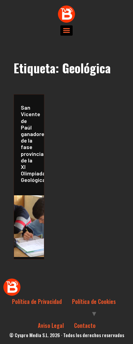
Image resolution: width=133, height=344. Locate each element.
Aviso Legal (51, 325)
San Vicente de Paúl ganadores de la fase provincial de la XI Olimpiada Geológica (31, 143)
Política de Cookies (94, 301)
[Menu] (66, 30)
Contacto (84, 325)
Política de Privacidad (37, 301)
